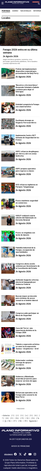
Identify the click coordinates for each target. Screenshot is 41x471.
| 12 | (27, 418)
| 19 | (26, 421)
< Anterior (6, 415)
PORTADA (6, 11)
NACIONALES (25, 11)
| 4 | (26, 415)
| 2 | (17, 415)
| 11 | (22, 418)
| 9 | (11, 418)
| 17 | (15, 421)
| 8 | (7, 418)
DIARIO (15, 11)
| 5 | (31, 415)
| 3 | (22, 415)
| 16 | (9, 421)
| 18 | (20, 421)
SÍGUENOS (8, 455)
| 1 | (12, 415)
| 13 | (33, 418)
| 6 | (36, 415)
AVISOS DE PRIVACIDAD (20, 446)
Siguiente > (33, 421)
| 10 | (17, 418)
